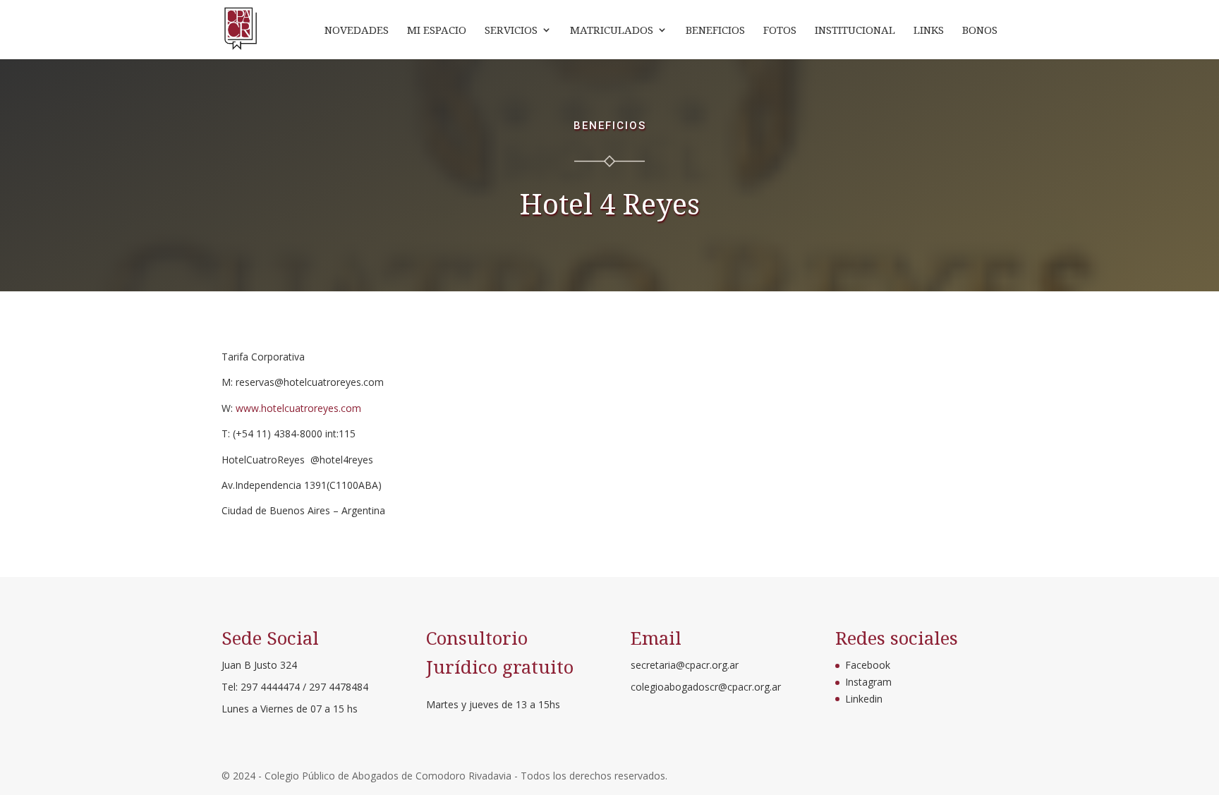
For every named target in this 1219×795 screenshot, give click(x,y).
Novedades (357, 31)
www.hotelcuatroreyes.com (298, 408)
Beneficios (715, 31)
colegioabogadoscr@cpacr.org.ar (706, 686)
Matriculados (611, 31)
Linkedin (864, 698)
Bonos (979, 31)
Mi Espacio (436, 31)
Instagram (868, 681)
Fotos (779, 31)
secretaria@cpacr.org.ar (685, 665)
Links (929, 31)
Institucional (855, 31)
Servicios (511, 31)
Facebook (867, 665)
